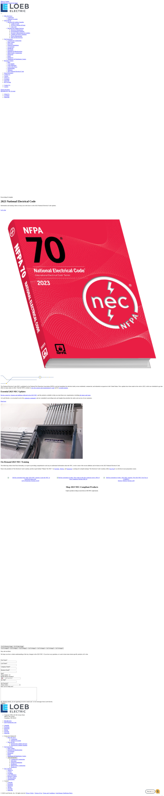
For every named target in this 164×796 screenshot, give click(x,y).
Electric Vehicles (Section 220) (126, 480)
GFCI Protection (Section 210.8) (30, 480)
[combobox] (2, 678)
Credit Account (15, 23)
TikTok (62, 469)
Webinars (10, 70)
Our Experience (8, 39)
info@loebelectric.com (10, 722)
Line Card (13, 26)
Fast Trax (111, 469)
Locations (6, 79)
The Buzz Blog (12, 778)
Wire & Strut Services (17, 37)
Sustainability (11, 68)
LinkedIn (10, 782)
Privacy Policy (30, 793)
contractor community (30, 398)
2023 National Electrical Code (16, 71)
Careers (6, 76)
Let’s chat (3, 210)
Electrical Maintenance (17, 30)
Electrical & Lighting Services (16, 28)
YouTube (56, 469)
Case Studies (11, 63)
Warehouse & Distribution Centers (17, 59)
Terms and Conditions (49, 793)
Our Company (8, 768)
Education (10, 43)
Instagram (69, 469)
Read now (3, 401)
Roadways (10, 57)
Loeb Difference (12, 65)
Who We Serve (8, 16)
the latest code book (85, 395)
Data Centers (11, 42)
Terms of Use (38, 793)
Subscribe (6, 80)
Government (11, 47)
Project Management (16, 36)
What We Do (7, 20)
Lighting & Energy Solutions (19, 34)
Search (13, 3)
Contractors (11, 17)
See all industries (12, 757)
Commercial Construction (14, 40)
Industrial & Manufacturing (15, 51)
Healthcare (10, 48)
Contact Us (7, 74)
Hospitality (10, 50)
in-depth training (63, 388)
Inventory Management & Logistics (20, 33)
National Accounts (13, 19)
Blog (9, 62)
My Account (7, 82)
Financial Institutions (13, 45)
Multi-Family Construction (15, 53)
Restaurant (10, 54)
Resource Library (8, 60)
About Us (6, 77)
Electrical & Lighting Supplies (16, 22)
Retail (9, 56)
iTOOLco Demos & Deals (18, 25)
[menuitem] (83, 17)
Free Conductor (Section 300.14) (78, 479)
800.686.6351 (5, 3)
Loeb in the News (12, 67)
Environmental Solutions (17, 31)
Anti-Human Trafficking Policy (64, 793)
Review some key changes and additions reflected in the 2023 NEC (19, 395)
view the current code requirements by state (42, 388)
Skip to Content (5, 1)
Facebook (10, 784)
